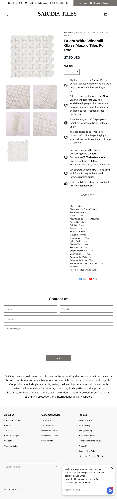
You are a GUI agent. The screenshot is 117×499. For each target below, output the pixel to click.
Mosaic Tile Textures (50, 430)
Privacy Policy (84, 446)
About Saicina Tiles (12, 420)
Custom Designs (11, 435)
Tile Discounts (47, 425)
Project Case (10, 441)
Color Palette (47, 441)
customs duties (86, 177)
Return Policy (84, 425)
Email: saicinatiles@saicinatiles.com (94, 3)
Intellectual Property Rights (90, 456)
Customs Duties (11, 446)
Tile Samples (47, 420)
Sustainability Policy (87, 451)
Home (67, 32)
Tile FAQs (8, 430)
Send (58, 358)
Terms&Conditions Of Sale (90, 441)
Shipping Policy (85, 420)
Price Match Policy (86, 435)
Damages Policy (85, 430)
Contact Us (9, 425)
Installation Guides (49, 435)
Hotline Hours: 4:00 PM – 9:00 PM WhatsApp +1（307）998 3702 (37, 3)
